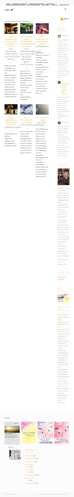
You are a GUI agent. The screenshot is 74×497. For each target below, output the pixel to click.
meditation (50, 4)
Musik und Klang (11, 41)
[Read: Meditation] (59, 36)
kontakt (54, 5)
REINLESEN (62, 379)
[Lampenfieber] (11, 109)
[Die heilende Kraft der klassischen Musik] (11, 28)
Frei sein (29, 37)
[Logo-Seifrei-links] (9, 9)
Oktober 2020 (31, 475)
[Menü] (68, 9)
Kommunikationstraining (15, 5)
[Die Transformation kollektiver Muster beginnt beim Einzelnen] (26, 28)
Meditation (65, 35)
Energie (23, 37)
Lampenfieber (13, 127)
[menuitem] (50, 4)
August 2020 (31, 483)
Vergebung (42, 46)
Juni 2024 (30, 456)
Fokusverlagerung (32, 125)
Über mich (45, 5)
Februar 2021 (31, 458)
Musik (10, 447)
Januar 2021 (31, 461)
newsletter (64, 5)
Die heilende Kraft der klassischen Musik (12, 54)
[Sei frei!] (42, 109)
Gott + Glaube (40, 117)
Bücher (7, 418)
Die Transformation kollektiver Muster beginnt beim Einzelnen (30, 57)
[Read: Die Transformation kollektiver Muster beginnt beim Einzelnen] (59, 82)
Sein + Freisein (26, 46)
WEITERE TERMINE (33, 5)
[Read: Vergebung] (59, 122)
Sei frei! (42, 122)
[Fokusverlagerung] (26, 109)
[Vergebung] (42, 28)
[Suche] (64, 9)
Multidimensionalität (27, 44)
